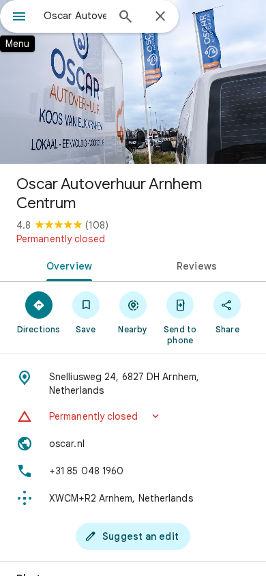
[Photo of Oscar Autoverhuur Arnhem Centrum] (133, 82)
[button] (133, 416)
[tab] (66, 264)
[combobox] (75, 16)
